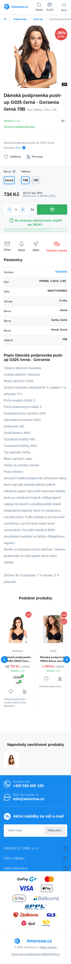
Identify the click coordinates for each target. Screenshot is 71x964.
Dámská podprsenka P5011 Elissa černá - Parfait (53, 659)
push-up (38, 19)
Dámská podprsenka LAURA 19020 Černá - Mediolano (17, 659)
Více (18, 147)
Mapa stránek (48, 947)
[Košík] (50, 7)
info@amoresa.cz (28, 799)
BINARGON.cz (51, 954)
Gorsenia (61, 271)
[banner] (19, 6)
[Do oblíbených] (11, 691)
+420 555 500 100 (28, 786)
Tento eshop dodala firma (26, 954)
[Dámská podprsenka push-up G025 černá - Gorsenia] (11, 759)
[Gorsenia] (63, 123)
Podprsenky (20, 19)
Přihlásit (55, 830)
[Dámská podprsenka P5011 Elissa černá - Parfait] (53, 629)
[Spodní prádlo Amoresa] (5, 19)
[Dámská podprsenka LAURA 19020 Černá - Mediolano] (18, 629)
